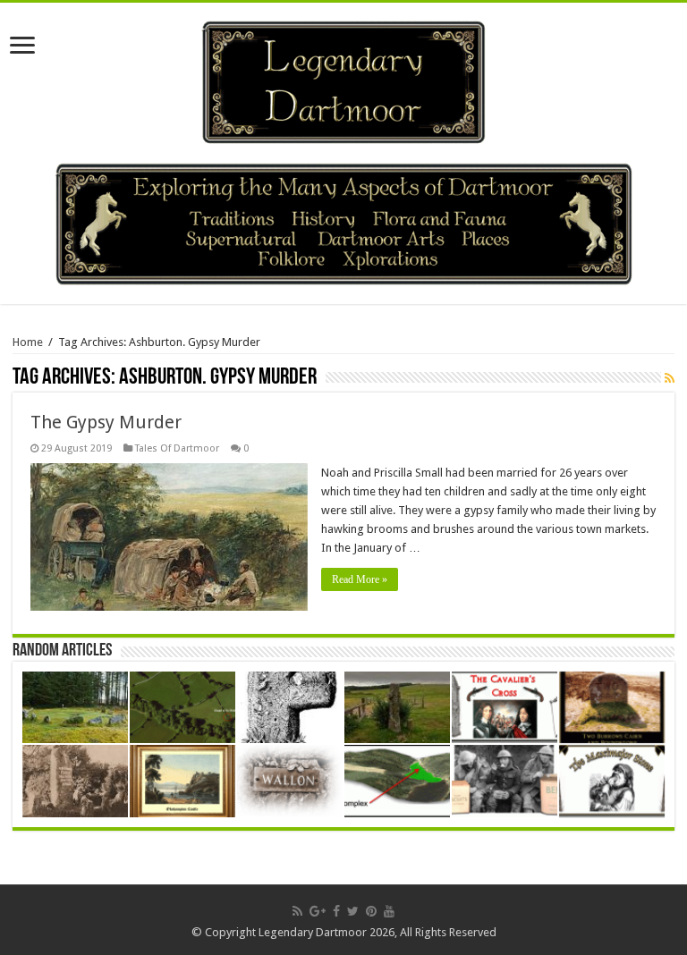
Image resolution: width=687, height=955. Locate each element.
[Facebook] (336, 911)
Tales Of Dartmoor (177, 448)
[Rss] (297, 911)
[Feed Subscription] (669, 378)
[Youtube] (389, 911)
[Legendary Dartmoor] (343, 79)
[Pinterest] (371, 911)
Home (28, 342)
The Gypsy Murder (106, 422)
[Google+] (317, 911)
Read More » (359, 579)
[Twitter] (352, 911)
